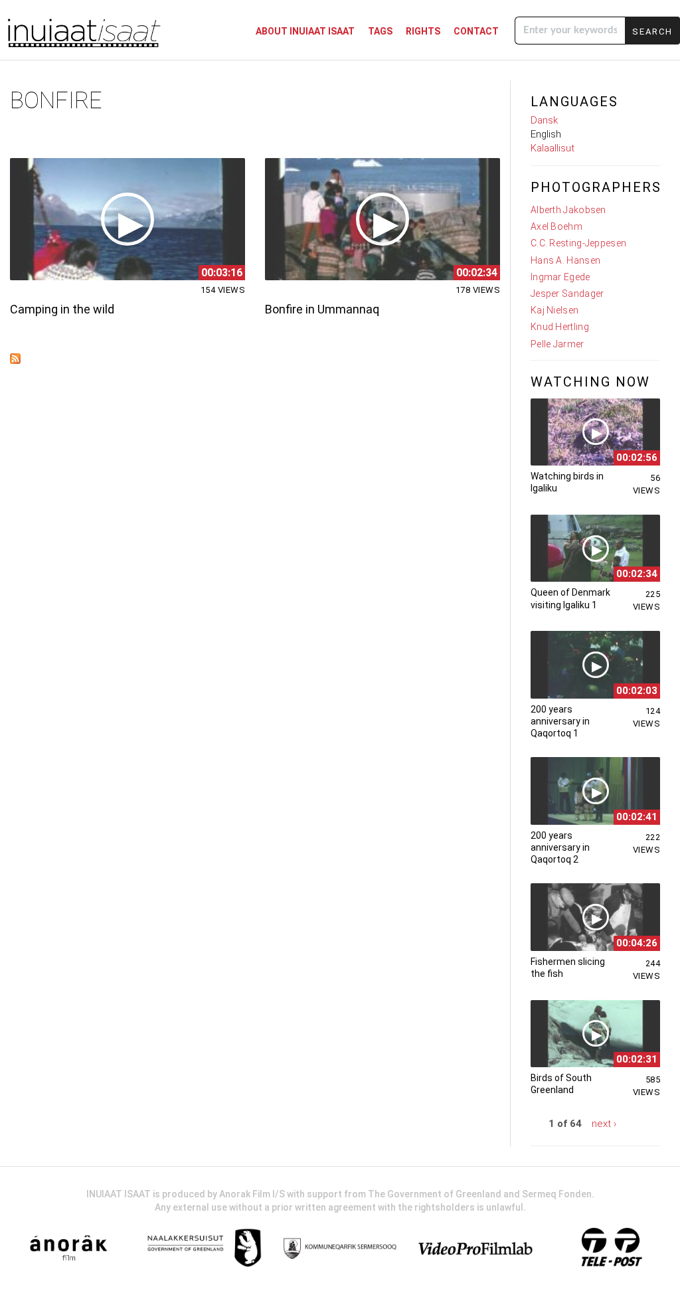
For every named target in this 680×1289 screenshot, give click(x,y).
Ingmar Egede (560, 277)
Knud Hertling (560, 326)
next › (604, 1124)
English (546, 134)
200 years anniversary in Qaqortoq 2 (560, 847)
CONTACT (476, 31)
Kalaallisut (552, 148)
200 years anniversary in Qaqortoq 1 (560, 721)
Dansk (544, 120)
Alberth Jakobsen (568, 210)
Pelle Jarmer (557, 344)
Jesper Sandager (567, 293)
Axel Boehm (556, 226)
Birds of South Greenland (561, 1084)
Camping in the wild (62, 309)
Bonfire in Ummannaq (322, 309)
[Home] (83, 31)
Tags (380, 31)
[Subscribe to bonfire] (15, 360)
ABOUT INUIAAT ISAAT (305, 31)
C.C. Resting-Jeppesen (578, 243)
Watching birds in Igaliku (567, 482)
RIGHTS (423, 31)
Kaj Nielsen (554, 310)
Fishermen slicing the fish (568, 967)
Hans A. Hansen (565, 260)
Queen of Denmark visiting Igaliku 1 (570, 598)
